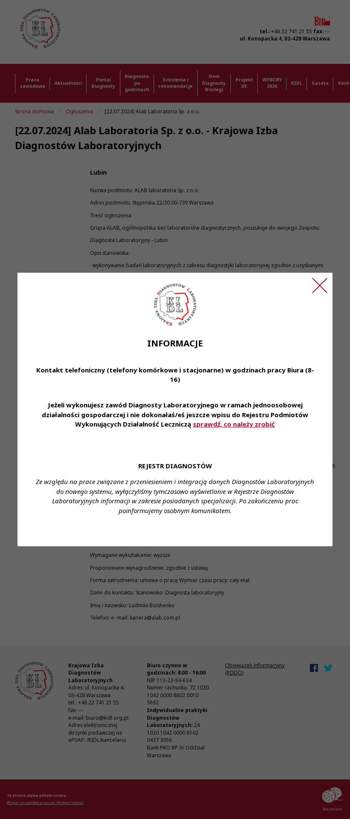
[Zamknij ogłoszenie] (319, 285)
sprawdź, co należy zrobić (234, 424)
